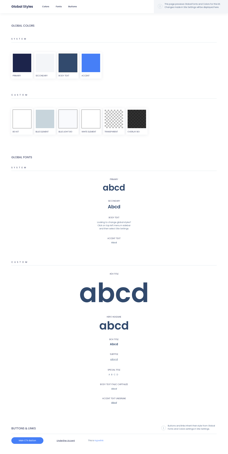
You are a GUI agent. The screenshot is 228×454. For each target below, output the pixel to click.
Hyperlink (98, 440)
